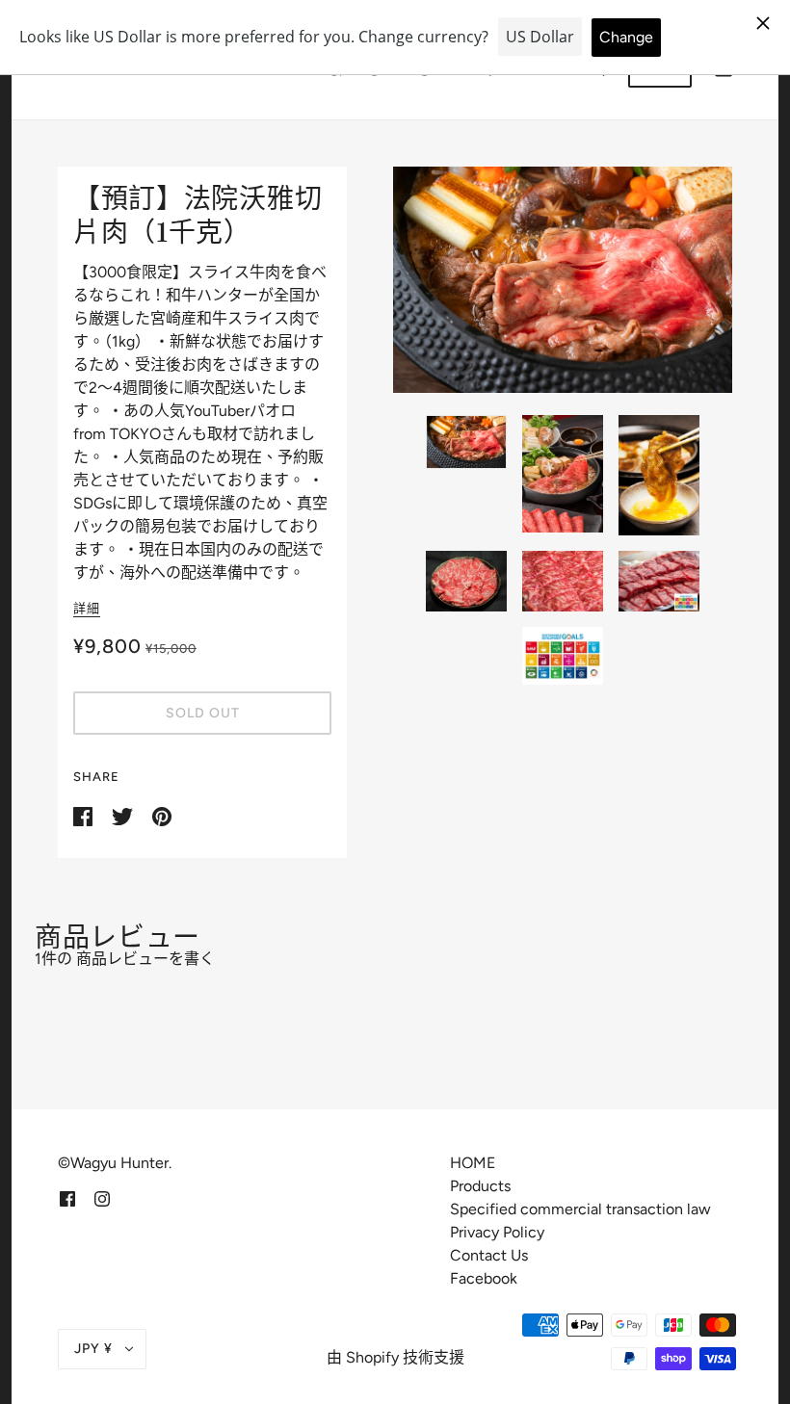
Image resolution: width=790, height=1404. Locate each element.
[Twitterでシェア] (124, 815)
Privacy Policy (497, 1232)
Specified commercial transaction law (580, 1209)
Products (480, 1186)
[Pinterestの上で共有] (162, 815)
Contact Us (489, 1255)
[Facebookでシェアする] (85, 815)
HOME (472, 1163)
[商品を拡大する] (562, 280)
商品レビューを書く (145, 958)
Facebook (483, 1278)
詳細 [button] (86, 608)
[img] (67, 1198)
